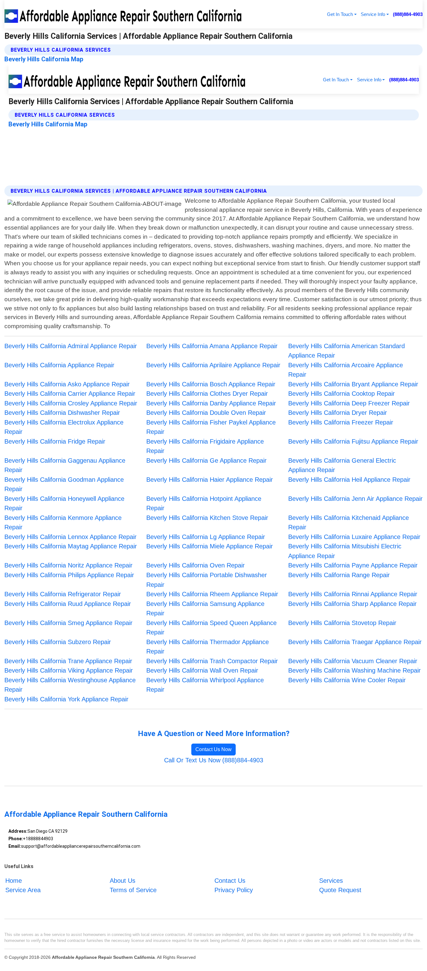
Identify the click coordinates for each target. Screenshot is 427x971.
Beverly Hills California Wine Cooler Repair (347, 680)
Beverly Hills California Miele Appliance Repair (209, 546)
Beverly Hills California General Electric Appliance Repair (342, 465)
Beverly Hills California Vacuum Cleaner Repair (352, 661)
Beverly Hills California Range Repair (339, 575)
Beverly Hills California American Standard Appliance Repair (346, 351)
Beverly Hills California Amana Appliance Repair (212, 346)
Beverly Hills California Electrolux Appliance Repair (63, 427)
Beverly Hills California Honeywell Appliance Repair (64, 503)
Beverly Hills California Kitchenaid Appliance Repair (348, 522)
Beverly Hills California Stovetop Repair (342, 622)
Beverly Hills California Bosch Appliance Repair (210, 384)
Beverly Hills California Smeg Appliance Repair (68, 622)
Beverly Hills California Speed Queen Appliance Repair (211, 627)
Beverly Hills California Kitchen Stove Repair (207, 517)
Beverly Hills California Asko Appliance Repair (67, 384)
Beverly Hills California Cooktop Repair (341, 393)
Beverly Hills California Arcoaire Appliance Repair (345, 370)
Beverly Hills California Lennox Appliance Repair (70, 536)
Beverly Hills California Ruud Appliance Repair (67, 603)
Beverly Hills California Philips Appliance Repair (69, 575)
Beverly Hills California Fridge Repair (54, 441)
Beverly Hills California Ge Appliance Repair (206, 460)
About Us (122, 880)
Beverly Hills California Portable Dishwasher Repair (206, 580)
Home (13, 880)
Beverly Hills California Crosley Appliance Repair (70, 403)
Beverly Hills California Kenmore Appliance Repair (63, 522)
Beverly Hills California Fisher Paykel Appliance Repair (211, 427)
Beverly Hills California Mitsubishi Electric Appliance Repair (344, 551)
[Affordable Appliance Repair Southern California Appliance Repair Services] (124, 14)
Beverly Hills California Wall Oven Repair (202, 670)
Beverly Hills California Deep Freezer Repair (349, 403)
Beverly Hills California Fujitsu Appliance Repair (353, 441)
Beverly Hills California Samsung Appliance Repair (205, 608)
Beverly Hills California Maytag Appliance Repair (70, 546)
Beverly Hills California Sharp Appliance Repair (352, 603)
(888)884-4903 (408, 14)
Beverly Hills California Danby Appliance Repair (211, 403)
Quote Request (340, 890)
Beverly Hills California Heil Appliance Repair (349, 479)
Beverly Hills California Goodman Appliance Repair (64, 484)
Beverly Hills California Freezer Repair (340, 422)
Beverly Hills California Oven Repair (195, 565)
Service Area (23, 890)
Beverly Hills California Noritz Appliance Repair (68, 565)
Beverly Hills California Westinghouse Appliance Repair (70, 685)
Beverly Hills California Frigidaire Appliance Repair (205, 446)
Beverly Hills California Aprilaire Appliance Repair (213, 365)
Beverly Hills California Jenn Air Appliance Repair (355, 498)
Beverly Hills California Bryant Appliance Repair (353, 384)
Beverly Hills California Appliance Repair (59, 365)
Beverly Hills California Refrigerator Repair (62, 594)
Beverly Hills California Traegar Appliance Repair (355, 641)
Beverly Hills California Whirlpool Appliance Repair (205, 685)
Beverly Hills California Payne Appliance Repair (353, 565)
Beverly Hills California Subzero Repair (57, 641)
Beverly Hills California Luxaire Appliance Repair (354, 536)
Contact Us (229, 880)
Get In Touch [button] (340, 14)
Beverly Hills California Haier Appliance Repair (209, 479)
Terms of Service (133, 890)
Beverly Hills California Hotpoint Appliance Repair (203, 503)
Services (331, 880)
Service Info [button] (373, 14)
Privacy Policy (233, 890)
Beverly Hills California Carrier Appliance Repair (69, 393)
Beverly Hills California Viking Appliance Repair (68, 670)
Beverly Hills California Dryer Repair (337, 412)
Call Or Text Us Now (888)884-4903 (213, 760)
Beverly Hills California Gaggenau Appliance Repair (64, 465)
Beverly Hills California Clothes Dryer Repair (207, 393)
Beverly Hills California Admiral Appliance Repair (70, 346)
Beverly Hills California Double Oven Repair (206, 412)
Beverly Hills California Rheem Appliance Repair (212, 594)
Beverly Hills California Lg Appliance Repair (205, 536)
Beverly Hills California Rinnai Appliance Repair (352, 594)
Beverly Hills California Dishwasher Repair (62, 412)
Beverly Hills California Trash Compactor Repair (212, 661)
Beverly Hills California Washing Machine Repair (354, 670)
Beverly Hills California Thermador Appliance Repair (207, 646)
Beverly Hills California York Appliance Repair (66, 699)
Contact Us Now (213, 749)
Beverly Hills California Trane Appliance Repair (68, 661)
